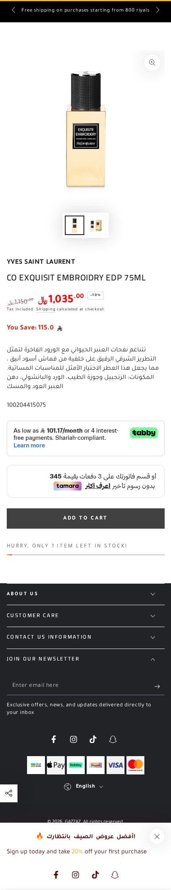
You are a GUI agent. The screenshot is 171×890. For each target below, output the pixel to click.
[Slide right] (157, 11)
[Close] (157, 836)
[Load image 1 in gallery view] (74, 225)
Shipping (45, 310)
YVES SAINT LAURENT (41, 262)
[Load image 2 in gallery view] (96, 225)
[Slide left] (14, 11)
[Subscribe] (159, 686)
